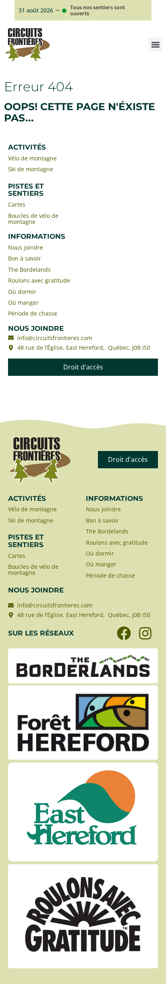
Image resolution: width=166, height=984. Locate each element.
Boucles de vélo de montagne (33, 219)
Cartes (16, 204)
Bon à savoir (24, 258)
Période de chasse (32, 313)
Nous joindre (25, 247)
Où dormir (22, 292)
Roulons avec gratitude (40, 280)
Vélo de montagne (32, 158)
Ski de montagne (30, 169)
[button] (155, 44)
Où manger (23, 302)
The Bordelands (29, 269)
